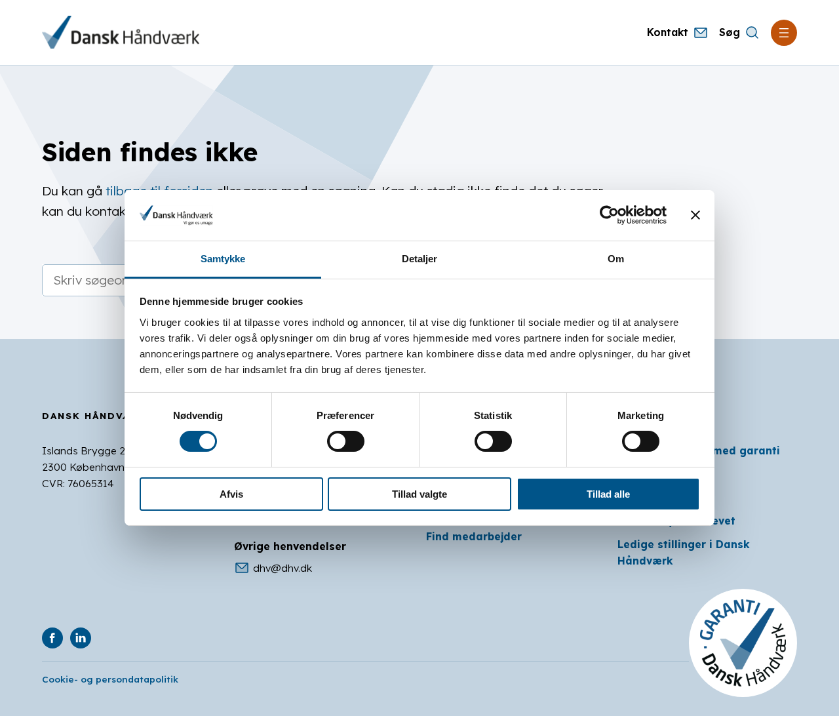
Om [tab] (616, 258)
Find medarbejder (474, 536)
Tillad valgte (419, 494)
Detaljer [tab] (420, 258)
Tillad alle (608, 494)
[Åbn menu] (784, 33)
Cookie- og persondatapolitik (110, 679)
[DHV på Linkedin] (80, 637)
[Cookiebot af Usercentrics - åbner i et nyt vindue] (609, 215)
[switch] (345, 441)
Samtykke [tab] (223, 258)
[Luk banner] (695, 215)
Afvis (231, 494)
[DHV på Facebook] (52, 637)
